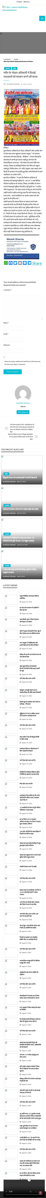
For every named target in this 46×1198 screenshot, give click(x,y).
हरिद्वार (14, 68)
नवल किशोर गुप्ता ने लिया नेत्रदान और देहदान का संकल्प (29, 620)
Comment (8, 290)
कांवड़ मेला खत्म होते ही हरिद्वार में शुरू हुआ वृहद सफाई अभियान (30, 844)
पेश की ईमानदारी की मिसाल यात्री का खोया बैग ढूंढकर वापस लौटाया (30, 1020)
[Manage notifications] (40, 1193)
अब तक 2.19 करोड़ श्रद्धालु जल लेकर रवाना (29, 1056)
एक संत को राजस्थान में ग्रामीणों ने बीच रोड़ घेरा (29, 609)
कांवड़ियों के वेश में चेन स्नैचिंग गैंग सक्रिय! (29, 973)
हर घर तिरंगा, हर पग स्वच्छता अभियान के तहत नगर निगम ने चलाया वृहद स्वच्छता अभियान (30, 821)
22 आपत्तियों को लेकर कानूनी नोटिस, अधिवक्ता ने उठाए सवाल (30, 808)
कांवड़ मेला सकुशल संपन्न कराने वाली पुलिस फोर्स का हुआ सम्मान (30, 856)
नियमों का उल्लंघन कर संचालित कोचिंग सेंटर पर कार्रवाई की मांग (28, 938)
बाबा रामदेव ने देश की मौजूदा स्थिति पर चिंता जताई (29, 738)
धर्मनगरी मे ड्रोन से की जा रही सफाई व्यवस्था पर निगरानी (30, 1091)
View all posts (23, 412)
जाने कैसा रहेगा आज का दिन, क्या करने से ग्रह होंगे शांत (29, 915)
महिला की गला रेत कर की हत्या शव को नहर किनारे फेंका (30, 655)
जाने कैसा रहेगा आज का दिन (28, 678)
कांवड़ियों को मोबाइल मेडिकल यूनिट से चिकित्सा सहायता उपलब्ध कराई (30, 773)
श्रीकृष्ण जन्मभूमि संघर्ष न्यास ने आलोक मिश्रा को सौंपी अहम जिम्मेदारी (30, 691)
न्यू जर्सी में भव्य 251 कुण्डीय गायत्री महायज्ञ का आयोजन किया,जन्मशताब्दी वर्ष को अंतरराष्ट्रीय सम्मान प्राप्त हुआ (30, 1116)
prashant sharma (13, 84)
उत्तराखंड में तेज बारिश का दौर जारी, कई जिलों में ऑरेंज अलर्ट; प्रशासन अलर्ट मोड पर (30, 797)
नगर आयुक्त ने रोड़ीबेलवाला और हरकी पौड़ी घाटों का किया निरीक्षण (29, 644)
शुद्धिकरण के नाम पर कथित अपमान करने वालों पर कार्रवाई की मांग (29, 714)
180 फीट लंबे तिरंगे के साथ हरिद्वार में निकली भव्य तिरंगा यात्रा (30, 832)
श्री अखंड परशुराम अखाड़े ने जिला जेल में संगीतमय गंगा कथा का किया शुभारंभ (29, 1068)
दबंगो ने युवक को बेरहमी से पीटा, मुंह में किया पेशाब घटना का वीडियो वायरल (30, 632)
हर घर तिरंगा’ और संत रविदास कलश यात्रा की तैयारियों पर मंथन (30, 1174)
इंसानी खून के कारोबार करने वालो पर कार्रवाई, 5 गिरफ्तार (30, 703)
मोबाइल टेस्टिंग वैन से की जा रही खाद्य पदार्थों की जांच (30, 1080)
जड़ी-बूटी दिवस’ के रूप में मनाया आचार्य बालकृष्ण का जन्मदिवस (29, 1127)
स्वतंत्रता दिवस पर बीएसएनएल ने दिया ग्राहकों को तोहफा (29, 749)
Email (6, 334)
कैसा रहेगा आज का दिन (26, 784)
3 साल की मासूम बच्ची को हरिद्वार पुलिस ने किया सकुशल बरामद (19, 571)
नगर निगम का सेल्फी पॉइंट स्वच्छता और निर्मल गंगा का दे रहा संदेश (29, 903)
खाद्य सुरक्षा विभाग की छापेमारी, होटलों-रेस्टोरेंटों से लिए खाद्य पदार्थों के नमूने (30, 668)
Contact (19, 2)
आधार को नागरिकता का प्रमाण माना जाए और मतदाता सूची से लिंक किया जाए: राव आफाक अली (30, 1163)
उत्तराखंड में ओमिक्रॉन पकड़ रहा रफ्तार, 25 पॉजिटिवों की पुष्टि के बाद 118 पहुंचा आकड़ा (18, 539)
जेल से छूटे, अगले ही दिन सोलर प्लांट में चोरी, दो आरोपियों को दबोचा (30, 926)
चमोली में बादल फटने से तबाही (28, 866)
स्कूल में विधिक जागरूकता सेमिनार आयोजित (29, 597)
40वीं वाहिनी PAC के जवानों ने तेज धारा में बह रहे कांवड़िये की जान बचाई (30, 1138)
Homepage (7, 59)
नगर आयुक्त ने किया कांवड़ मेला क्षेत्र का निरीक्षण (30, 1008)
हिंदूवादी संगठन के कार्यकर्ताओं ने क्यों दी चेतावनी (20, 477)
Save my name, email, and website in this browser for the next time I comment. (22, 362)
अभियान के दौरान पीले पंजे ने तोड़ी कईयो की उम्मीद (20, 509)
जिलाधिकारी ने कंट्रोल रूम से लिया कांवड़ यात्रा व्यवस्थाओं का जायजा (29, 997)
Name (6, 323)
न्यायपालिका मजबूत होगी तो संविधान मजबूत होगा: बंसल (30, 962)
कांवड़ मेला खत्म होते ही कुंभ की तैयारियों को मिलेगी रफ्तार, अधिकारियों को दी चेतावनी (30, 1044)
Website (7, 345)
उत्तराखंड (16, 59)
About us (26, 2)
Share (37, 263)
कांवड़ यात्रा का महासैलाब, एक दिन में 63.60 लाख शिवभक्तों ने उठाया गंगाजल (30, 892)
